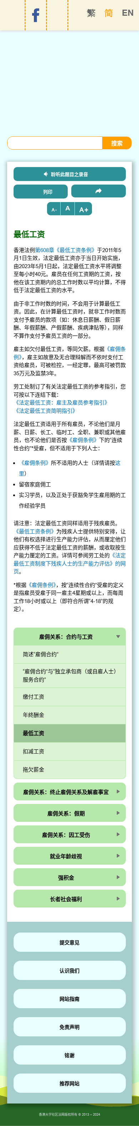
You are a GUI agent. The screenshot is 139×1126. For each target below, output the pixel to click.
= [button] (68, 208)
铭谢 (69, 1055)
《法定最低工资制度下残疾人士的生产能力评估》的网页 (70, 563)
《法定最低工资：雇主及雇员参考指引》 (62, 402)
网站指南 (69, 999)
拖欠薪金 (33, 769)
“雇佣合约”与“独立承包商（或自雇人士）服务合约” (70, 675)
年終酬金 (33, 715)
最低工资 (33, 733)
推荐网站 (69, 1083)
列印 (47, 192)
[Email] (98, 191)
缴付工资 (33, 697)
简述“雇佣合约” (40, 654)
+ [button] (86, 209)
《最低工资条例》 (35, 531)
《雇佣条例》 (83, 440)
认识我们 (69, 971)
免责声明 (69, 1027)
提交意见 (69, 942)
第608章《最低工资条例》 (66, 250)
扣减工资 (33, 751)
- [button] (56, 209)
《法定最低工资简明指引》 (46, 411)
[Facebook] (35, 15)
